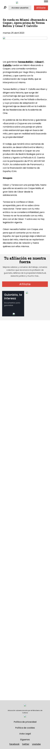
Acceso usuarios (19, 7)
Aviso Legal (25, 733)
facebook (14, 744)
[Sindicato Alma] (17, 2)
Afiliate (41, 7)
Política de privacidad (25, 721)
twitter (25, 744)
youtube (36, 744)
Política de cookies (25, 727)
